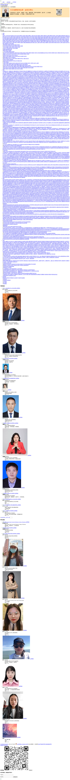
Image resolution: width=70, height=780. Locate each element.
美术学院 (17, 223)
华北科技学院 (5, 79)
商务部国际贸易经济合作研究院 (50, 110)
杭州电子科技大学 (22, 79)
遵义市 (57, 39)
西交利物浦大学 (55, 99)
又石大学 (7, 91)
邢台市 (10, 42)
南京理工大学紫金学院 (9, 78)
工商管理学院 (29, 179)
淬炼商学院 (50, 192)
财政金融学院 (59, 179)
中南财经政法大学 (11, 72)
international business (65, 250)
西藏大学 (39, 98)
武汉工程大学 (21, 94)
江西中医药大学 (52, 84)
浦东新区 (6, 43)
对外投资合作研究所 (15, 207)
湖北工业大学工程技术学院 (24, 134)
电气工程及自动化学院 (14, 199)
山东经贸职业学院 (50, 155)
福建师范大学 (26, 113)
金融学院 (21, 179)
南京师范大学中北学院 (28, 115)
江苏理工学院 (15, 111)
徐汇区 (46, 39)
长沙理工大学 (52, 105)
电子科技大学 (41, 80)
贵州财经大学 (51, 71)
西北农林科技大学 (9, 82)
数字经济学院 (18, 228)
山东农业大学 (10, 96)
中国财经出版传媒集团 (34, 175)
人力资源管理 (28, 249)
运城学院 (36, 88)
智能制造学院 (14, 186)
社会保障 (40, 248)
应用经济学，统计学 (24, 244)
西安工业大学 (10, 75)
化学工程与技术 (18, 243)
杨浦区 (39, 37)
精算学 (45, 250)
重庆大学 (16, 91)
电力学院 (62, 192)
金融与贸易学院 (56, 180)
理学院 (55, 179)
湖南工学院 (10, 139)
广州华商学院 (24, 74)
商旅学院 (13, 192)
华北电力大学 (57, 71)
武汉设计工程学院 (63, 92)
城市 (3, 34)
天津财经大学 (53, 72)
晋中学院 (9, 95)
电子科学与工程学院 (7, 207)
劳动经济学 (57, 244)
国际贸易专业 (61, 244)
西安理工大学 (14, 80)
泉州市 (33, 36)
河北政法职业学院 (43, 104)
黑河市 (61, 40)
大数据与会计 (30, 251)
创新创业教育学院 (20, 201)
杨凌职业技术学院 (17, 103)
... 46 (6, 517)
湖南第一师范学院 (9, 103)
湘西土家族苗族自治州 (40, 39)
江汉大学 (62, 78)
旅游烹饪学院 (28, 187)
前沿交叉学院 (18, 226)
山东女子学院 (21, 158)
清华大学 (36, 92)
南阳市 (47, 37)
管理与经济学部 (18, 188)
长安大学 (45, 75)
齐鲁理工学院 (25, 98)
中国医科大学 (10, 79)
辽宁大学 (22, 72)
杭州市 (54, 35)
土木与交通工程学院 (38, 192)
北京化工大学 (56, 106)
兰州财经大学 (25, 73)
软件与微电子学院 (41, 227)
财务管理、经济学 (34, 248)
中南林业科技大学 (57, 103)
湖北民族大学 (29, 103)
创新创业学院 (53, 188)
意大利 (9, 43)
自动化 (18, 250)
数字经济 (9, 248)
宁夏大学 (52, 74)
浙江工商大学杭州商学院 (36, 176)
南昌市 (39, 35)
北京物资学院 (12, 121)
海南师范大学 (60, 96)
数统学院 (4, 194)
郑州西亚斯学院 (34, 90)
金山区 (63, 39)
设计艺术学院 (21, 191)
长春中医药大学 (48, 94)
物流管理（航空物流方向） (35, 243)
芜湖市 (14, 37)
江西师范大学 (59, 89)
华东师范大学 (14, 105)
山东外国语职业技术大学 (12, 102)
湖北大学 (16, 78)
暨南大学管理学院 (11, 107)
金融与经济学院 (65, 196)
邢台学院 (50, 168)
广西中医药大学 (27, 94)
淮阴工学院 (21, 114)
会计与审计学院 (49, 214)
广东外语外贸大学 (54, 113)
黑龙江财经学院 (22, 104)
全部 (3, 33)
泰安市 (27, 36)
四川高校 (10, 110)
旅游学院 (12, 180)
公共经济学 (42, 249)
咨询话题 (4, 276)
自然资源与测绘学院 (25, 193)
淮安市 (27, 37)
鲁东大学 (25, 91)
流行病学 (56, 247)
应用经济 (23, 249)
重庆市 (51, 35)
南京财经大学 (32, 72)
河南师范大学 (36, 80)
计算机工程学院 (58, 201)
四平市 (54, 39)
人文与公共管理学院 (24, 184)
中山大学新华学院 (54, 97)
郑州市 (12, 35)
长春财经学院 (6, 115)
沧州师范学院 (21, 84)
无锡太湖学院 (31, 104)
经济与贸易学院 (47, 179)
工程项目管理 (14, 249)
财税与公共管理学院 (47, 188)
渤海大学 (31, 111)
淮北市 (58, 42)
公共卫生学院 (20, 210)
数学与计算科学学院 (24, 196)
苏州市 (36, 36)
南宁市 (8, 36)
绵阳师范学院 (58, 107)
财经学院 (52, 179)
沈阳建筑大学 (23, 96)
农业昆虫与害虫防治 (14, 224)
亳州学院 (26, 99)
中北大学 (67, 79)
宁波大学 (27, 104)
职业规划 (23, 277)
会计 (13, 243)
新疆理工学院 (6, 74)
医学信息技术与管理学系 (30, 188)
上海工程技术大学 (30, 112)
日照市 (6, 40)
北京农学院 (47, 114)
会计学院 (24, 179)
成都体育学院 (57, 112)
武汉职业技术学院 (24, 107)
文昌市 (50, 42)
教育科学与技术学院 (39, 188)
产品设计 (21, 247)
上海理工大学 (16, 82)
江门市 (66, 37)
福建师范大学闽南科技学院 (43, 91)
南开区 (5, 37)
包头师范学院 (16, 114)
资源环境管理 (43, 242)
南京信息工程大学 (56, 82)
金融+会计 (7, 244)
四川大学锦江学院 (65, 75)
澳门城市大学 (59, 110)
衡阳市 (13, 39)
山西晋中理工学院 (12, 115)
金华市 (31, 39)
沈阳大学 (4, 76)
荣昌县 (10, 41)
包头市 (30, 37)
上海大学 (49, 78)
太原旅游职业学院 (36, 115)
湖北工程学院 (21, 91)
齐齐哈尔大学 (5, 107)
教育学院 (68, 201)
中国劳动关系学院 (14, 95)
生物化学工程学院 (11, 191)
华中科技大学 (47, 76)
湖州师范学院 (48, 89)
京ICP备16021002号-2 (4, 744)
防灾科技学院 (36, 73)
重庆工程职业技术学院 (59, 105)
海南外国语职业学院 (28, 97)
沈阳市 (41, 35)
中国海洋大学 (40, 83)
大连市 (57, 35)
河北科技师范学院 (58, 84)
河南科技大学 (19, 89)
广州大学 (63, 73)
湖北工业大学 (52, 80)
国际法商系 (65, 211)
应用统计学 (10, 243)
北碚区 (47, 41)
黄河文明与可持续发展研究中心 (28, 200)
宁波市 (22, 36)
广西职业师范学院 (49, 95)
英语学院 (5, 236)
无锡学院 (36, 95)
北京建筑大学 (23, 106)
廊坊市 (24, 36)
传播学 (4, 251)
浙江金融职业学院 (44, 90)
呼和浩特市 (63, 35)
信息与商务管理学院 (57, 192)
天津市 (24, 35)
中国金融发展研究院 (35, 187)
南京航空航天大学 (61, 79)
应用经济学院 (65, 195)
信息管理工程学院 (58, 195)
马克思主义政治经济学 (35, 249)
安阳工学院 (47, 79)
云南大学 (10, 104)
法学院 (47, 183)
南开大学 (46, 73)
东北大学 (52, 78)
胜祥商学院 (57, 191)
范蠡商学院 (63, 201)
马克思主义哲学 (26, 247)
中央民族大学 (26, 75)
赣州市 (34, 39)
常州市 (4, 42)
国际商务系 (12, 244)
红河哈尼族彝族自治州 (43, 40)
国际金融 (31, 247)
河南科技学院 (14, 90)
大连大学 (35, 81)
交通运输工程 (59, 242)
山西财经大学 (31, 86)
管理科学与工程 (14, 248)
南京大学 (25, 71)
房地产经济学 (5, 255)
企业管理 (39, 244)
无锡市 (25, 37)
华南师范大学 (22, 87)
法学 (21, 250)
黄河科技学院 (48, 107)
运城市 (44, 41)
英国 (33, 42)
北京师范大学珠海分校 (49, 106)
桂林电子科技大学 (34, 78)
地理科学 (54, 249)
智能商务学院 (9, 184)
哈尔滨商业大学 (65, 110)
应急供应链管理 (51, 247)
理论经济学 (54, 242)
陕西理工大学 (57, 157)
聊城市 (10, 39)
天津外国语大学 (53, 76)
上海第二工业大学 (39, 75)
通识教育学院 (15, 232)
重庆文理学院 (30, 110)
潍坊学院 (51, 82)
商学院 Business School (14, 185)
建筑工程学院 (20, 186)
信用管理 (31, 273)
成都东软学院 (47, 87)
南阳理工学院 (39, 105)
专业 (3, 240)
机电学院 (10, 218)
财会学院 (67, 188)
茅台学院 (20, 95)
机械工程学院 (32, 183)
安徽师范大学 (24, 89)
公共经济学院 (58, 193)
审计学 (16, 269)
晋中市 (15, 40)
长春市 (10, 47)
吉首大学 (28, 79)
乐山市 (25, 39)
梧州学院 (65, 82)
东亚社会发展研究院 (23, 207)
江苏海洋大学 (60, 95)
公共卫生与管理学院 (52, 183)
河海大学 (50, 73)
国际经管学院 (33, 195)
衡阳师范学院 (20, 98)
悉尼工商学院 (44, 185)
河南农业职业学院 (36, 137)
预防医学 (16, 274)
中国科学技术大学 (36, 111)
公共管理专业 (20, 248)
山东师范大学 (66, 99)
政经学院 (17, 239)
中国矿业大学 (20, 97)
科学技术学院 (49, 185)
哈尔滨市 (35, 35)
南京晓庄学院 (57, 104)
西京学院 (9, 86)
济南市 (26, 35)
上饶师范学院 (42, 84)
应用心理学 (13, 247)
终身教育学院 (19, 200)
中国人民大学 (35, 89)
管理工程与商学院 (61, 187)
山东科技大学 (9, 98)
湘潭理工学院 (54, 111)
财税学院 (5, 188)
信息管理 (64, 247)
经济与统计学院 (60, 183)
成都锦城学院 (15, 112)
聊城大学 (50, 91)
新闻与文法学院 (54, 196)
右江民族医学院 (49, 99)
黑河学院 (62, 82)
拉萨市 (41, 42)
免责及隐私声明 (48, 744)
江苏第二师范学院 (18, 74)
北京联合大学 (35, 71)
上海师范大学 (46, 71)
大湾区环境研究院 (32, 193)
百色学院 (45, 92)
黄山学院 (8, 87)
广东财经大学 (10, 71)
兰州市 (30, 36)
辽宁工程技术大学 (54, 86)
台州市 (58, 40)
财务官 (24, 252)
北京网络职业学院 (6, 114)
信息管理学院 (14, 201)
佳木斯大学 (23, 90)
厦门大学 (46, 168)
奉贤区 (10, 50)
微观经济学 (31, 250)
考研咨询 (8, 277)
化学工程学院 (9, 186)
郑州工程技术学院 (50, 104)
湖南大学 (58, 72)
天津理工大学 (38, 96)
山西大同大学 (31, 155)
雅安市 (64, 37)
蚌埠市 (61, 36)
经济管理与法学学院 (22, 218)
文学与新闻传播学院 (20, 183)
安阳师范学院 (26, 114)
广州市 (6, 35)
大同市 (55, 40)
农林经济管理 (44, 244)
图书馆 (45, 232)
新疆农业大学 (66, 74)
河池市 (12, 40)
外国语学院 (43, 183)
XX (14, 92)
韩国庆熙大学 (57, 92)
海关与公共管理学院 (65, 193)
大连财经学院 (58, 75)
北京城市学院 (25, 105)
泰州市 (52, 42)
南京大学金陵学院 (19, 115)
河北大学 (58, 87)
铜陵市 (16, 39)
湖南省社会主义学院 (62, 86)
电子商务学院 (38, 195)
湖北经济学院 (62, 114)
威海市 (8, 39)
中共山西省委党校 (28, 172)
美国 (5, 39)
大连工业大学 (14, 98)
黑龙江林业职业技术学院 (15, 87)
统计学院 (64, 179)
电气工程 (23, 250)
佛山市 (64, 36)
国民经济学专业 (31, 244)
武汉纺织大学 (11, 91)
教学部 (46, 195)
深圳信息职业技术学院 (58, 155)
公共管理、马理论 (8, 249)
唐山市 (49, 39)
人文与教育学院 (12, 193)
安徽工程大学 (50, 96)
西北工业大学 (65, 76)
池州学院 (39, 102)
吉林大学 (6, 72)
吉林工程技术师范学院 (32, 105)
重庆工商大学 (61, 74)
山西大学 (56, 152)
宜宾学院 (35, 76)
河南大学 (21, 71)
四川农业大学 (14, 73)
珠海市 (39, 36)
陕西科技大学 (62, 94)
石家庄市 (45, 35)
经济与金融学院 (8, 180)
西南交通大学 (20, 168)
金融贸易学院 (10, 183)
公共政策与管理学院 (56, 200)
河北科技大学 (7, 134)
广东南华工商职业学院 (17, 130)
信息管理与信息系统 (27, 248)
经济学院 (13, 179)
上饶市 (38, 42)
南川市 (67, 42)
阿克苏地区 (5, 44)
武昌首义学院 (43, 99)
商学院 (10, 179)
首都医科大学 (30, 76)
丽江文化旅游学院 (41, 95)
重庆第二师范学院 (27, 176)
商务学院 (24, 186)
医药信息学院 (30, 236)
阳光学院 (33, 96)
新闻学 (51, 242)
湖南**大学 (18, 99)
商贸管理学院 (6, 193)
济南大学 (24, 80)
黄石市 (56, 36)
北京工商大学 (20, 81)
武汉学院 (27, 88)
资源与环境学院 (39, 196)
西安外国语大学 (40, 103)
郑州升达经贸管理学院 (41, 74)
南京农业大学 (24, 95)
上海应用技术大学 (23, 92)
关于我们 (14, 2)
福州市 (59, 36)
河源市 (52, 37)
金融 (65, 242)
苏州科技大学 (11, 84)
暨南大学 (62, 72)
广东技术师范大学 (17, 96)
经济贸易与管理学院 (42, 180)
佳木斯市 (7, 42)
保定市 (6, 36)
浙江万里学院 (44, 176)
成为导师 (2, 4)
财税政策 (36, 244)
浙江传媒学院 (42, 115)
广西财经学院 (57, 78)
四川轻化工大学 (40, 82)
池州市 (37, 40)
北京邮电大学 (61, 99)
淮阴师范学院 (64, 84)
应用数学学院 (12, 187)
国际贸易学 (31, 241)
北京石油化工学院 (38, 86)
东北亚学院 (5, 208)
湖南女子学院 (14, 81)
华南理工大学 (62, 71)
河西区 (32, 41)
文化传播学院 (15, 184)
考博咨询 (12, 277)
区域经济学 (62, 241)
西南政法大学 (6, 167)
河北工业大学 (42, 111)
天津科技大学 (46, 161)
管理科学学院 (33, 186)
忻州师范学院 (36, 110)
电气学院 (17, 191)
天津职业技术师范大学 (36, 97)
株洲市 (42, 37)
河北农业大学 (20, 80)
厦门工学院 (54, 107)
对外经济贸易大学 (29, 80)
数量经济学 (22, 242)
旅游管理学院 (63, 199)
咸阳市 (36, 37)
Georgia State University (14, 113)
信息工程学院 (38, 183)
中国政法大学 (26, 111)
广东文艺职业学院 (15, 104)
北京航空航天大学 (55, 81)
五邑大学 (37, 79)
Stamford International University (39, 201)
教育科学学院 (9, 192)
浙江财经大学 (46, 88)
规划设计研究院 (61, 185)
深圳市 (33, 37)
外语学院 (58, 194)
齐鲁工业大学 (66, 78)
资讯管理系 (15, 202)
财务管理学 (35, 241)
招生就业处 (28, 186)
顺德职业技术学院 (36, 107)
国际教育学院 (52, 210)
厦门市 (50, 36)
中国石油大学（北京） (56, 98)
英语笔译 (48, 250)
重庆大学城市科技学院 (33, 114)
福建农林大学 (28, 87)
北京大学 (56, 74)
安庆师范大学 (5, 110)
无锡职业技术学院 (30, 95)
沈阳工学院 (57, 114)
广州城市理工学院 (29, 106)
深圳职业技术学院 (37, 112)
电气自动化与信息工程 (35, 199)
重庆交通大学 (20, 83)
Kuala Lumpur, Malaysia (58, 41)
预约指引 (2, 745)
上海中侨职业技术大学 (39, 113)
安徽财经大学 (30, 71)
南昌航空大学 (54, 73)
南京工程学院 (41, 110)
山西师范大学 (14, 154)
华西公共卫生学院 (54, 187)
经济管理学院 (60, 216)
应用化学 (52, 250)
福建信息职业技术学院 (27, 102)
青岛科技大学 (46, 82)
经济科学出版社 (8, 201)
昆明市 (47, 36)
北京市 (4, 35)
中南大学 (11, 114)
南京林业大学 (19, 105)
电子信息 (38, 251)
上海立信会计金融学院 (53, 79)
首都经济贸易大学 (44, 81)
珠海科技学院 (64, 103)
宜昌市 (64, 42)
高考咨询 (4, 277)
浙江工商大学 (30, 73)
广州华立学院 (63, 111)
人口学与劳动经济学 (13, 251)
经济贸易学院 (46, 216)
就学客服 (6, 745)
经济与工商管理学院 (53, 216)
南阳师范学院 (10, 149)
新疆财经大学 (47, 80)
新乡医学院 (17, 92)
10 (4, 517)
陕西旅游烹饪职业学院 (7, 105)
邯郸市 (63, 40)
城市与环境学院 (10, 206)
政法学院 (23, 188)
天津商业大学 (48, 72)
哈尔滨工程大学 (60, 76)
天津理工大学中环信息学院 (46, 97)
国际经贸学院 (49, 200)
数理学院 (39, 228)
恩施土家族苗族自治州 (27, 42)
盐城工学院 (18, 88)
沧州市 (52, 40)
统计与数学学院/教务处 (60, 188)
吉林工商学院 (40, 92)
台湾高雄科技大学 (44, 96)
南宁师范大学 (51, 112)
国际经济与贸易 (49, 241)
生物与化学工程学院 (32, 196)
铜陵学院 (45, 78)
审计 (10, 247)
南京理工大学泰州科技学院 (33, 91)
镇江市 (58, 37)
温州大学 (61, 112)
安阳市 (49, 37)
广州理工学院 (41, 79)
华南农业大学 (22, 88)
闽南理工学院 (61, 97)
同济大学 (21, 82)
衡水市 (5, 41)
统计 (4, 247)
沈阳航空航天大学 (47, 113)
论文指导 (15, 277)
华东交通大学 (15, 97)
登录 (7, 4)
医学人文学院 (65, 183)
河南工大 (17, 94)
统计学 (12, 241)
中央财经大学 (41, 73)
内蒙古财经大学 (17, 71)
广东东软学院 (9, 81)
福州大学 (16, 84)
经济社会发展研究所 (64, 186)
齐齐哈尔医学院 (41, 87)
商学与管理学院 (27, 194)
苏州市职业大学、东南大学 (64, 106)
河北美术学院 (52, 88)
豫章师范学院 (6, 84)
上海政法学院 (35, 102)
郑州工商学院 (34, 103)
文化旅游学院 (30, 233)
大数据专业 (45, 247)
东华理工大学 (29, 96)
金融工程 (11, 242)
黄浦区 (52, 39)
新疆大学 (66, 105)
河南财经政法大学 (15, 76)
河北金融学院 (30, 89)
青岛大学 (44, 89)
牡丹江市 (29, 41)
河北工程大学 (55, 91)
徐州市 (55, 37)
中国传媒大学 (21, 176)
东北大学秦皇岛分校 (55, 94)
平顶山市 (19, 39)
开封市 (22, 37)
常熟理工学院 (35, 83)
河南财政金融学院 (25, 86)
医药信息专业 (43, 251)
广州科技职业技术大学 (62, 128)
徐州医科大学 (62, 104)
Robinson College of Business (8, 202)
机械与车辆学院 (44, 200)
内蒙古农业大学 (59, 102)
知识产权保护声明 (41, 744)
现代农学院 (22, 234)
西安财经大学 (30, 169)
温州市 (28, 39)
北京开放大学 (8, 89)
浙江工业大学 (32, 79)
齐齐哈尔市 (67, 39)
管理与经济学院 (9, 194)
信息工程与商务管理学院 (17, 195)
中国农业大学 (26, 84)
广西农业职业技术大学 (24, 129)
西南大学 (50, 81)
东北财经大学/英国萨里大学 (39, 106)
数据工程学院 (62, 194)
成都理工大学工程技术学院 (53, 122)
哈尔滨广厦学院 (53, 87)
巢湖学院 (13, 88)
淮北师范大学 (52, 114)
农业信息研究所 (6, 224)
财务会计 (34, 251)
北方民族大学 (20, 111)
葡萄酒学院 (32, 194)
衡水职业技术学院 (45, 105)
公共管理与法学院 (62, 210)
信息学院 (65, 184)
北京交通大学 (16, 79)
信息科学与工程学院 (29, 192)
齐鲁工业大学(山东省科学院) (60, 88)
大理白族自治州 (26, 40)
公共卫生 (52, 244)
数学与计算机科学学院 (50, 193)
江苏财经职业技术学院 (49, 115)
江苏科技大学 (23, 103)
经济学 (4, 241)
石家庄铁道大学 (49, 111)
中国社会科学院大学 (63, 81)
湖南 (25, 137)
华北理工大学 (37, 99)
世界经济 (26, 242)
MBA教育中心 (30, 185)
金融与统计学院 (6, 218)
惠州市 (19, 42)
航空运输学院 (20, 194)
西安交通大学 (21, 76)
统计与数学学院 (49, 180)
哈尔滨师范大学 (8, 90)
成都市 (29, 35)
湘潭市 (23, 39)
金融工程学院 (34, 191)
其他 (21, 60)
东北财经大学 (43, 72)
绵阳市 (66, 40)
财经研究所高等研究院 (28, 201)
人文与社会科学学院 (7, 227)
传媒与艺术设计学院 (26, 195)
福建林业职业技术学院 (46, 86)
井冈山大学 (46, 142)
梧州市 (19, 41)
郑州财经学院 (48, 74)
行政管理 (19, 273)
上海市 (32, 35)
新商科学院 (26, 234)
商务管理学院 (62, 191)
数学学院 (22, 180)
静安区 (55, 42)
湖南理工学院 (44, 138)
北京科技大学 (13, 86)
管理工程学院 (27, 180)
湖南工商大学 (37, 72)
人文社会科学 (20, 251)
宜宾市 (44, 36)
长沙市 (15, 35)
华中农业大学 (43, 107)
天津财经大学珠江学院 (31, 161)
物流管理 (54, 241)
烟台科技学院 (25, 82)
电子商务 (7, 242)
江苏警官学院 (32, 113)
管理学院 (17, 179)
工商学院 (57, 210)
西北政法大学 (66, 113)
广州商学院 (35, 129)
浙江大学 (16, 83)
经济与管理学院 (6, 179)
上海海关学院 (30, 82)
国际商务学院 (59, 196)
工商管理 (16, 241)
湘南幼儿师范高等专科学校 (57, 168)
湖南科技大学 (55, 95)
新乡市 (53, 36)
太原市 (48, 35)
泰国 (44, 37)
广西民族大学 (58, 129)
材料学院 (49, 187)
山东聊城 (46, 84)
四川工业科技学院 (8, 112)
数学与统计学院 (41, 179)
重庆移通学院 (57, 83)
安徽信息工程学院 (30, 92)
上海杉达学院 (25, 81)
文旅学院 (42, 233)
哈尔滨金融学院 (29, 137)
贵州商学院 (27, 72)
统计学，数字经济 (45, 248)
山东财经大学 (5, 71)
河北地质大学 (60, 90)
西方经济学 (30, 242)
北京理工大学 (5, 75)
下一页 (8, 517)
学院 (3, 178)
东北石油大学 (19, 86)
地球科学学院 (34, 208)
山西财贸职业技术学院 (23, 110)
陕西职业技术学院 (15, 157)
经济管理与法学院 (44, 184)
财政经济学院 (21, 199)
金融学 (6, 241)
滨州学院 (8, 120)
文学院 (46, 233)
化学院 (21, 214)
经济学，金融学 (51, 243)
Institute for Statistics (11, 188)
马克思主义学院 (18, 180)
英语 (63, 242)
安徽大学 (39, 76)
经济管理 (47, 242)
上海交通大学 (9, 111)
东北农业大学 (18, 72)
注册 (5, 4)
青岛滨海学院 (41, 88)
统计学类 (7, 251)
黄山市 (44, 42)
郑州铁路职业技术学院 (62, 91)
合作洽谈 (8, 2)
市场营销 (5, 269)
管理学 (27, 241)
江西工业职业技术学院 (28, 83)
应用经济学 (44, 241)
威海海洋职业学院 (41, 114)
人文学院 (14, 183)
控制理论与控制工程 (48, 249)
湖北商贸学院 (46, 83)
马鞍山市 (38, 41)
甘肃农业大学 (9, 97)
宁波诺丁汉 (43, 149)
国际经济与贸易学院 (63, 180)
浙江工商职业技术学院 (40, 94)
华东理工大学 (28, 90)
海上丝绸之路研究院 (8, 195)
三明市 (13, 42)
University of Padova (50, 92)
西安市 (21, 35)
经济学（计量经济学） (63, 243)
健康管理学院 (18, 193)
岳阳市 (8, 41)
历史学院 (43, 195)
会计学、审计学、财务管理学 (55, 248)
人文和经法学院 (37, 200)
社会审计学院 (55, 185)
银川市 (41, 36)
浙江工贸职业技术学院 (22, 112)
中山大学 (26, 76)
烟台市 (67, 35)
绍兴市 (50, 41)
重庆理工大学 (51, 103)
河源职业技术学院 (32, 75)
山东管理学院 (30, 107)
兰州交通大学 (51, 83)
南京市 (9, 35)
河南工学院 (39, 138)
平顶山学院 (21, 75)
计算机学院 (58, 199)
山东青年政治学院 (12, 99)
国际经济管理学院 (16, 196)
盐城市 (12, 43)
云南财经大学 (37, 104)
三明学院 (67, 104)
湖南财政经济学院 (21, 78)
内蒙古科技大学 (64, 80)
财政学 (34, 242)
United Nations (65, 96)
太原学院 (63, 107)
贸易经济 (49, 244)
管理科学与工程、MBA (25, 243)
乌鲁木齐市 (18, 36)
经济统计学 (25, 251)
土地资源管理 (17, 244)
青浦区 (4, 40)
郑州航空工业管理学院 (51, 75)
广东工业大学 (39, 129)
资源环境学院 (7, 185)
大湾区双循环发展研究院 (50, 201)
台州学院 (13, 106)
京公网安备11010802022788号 (22, 744)
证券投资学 (58, 249)
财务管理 (39, 241)
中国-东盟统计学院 (43, 187)
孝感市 (67, 41)
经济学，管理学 (37, 250)
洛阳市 (22, 42)
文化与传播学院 (6, 233)
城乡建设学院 (63, 200)
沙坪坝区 (21, 40)
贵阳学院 (22, 99)
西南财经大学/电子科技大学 (46, 98)
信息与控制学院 (13, 200)
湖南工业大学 (58, 80)
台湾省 (61, 37)
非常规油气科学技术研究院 (20, 187)
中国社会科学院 (20, 102)
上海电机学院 (33, 94)
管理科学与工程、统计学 (38, 247)
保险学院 (17, 192)
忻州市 (35, 41)
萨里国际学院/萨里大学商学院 (54, 184)
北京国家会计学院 (45, 112)
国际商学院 (47, 210)
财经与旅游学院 (57, 186)
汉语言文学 (60, 247)
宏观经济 (7, 247)
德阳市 (47, 42)
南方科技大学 (18, 107)
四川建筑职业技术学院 (52, 90)
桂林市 (60, 39)
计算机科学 (19, 249)
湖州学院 (39, 81)
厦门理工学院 (57, 115)
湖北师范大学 (20, 73)
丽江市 (16, 42)
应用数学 (42, 250)
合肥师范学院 (40, 78)
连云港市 (31, 40)
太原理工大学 (53, 89)
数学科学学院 (14, 231)
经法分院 (61, 184)
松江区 (18, 40)
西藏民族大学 (49, 167)
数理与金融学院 (9, 196)
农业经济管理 (5, 243)
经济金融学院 (27, 183)
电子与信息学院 (27, 199)
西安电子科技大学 (34, 87)
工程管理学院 (11, 212)
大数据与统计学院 (43, 194)
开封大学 (59, 111)
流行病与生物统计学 (28, 264)
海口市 (49, 40)
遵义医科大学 (63, 98)
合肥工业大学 (32, 88)
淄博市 (9, 40)
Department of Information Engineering (48, 191)
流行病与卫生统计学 (20, 264)
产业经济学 (38, 242)
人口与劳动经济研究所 (23, 185)
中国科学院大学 (11, 83)
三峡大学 (50, 154)
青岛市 (14, 36)
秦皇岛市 (8, 37)
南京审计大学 (30, 81)
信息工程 (15, 250)
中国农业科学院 (31, 99)
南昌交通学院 (9, 106)
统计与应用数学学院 (32, 232)
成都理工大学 (11, 74)
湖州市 (17, 37)
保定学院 (35, 82)
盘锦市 (13, 41)
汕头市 (35, 42)
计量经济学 (63, 249)
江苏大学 (40, 89)
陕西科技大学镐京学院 (32, 98)
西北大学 (65, 95)
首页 (3, 2)
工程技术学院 (7, 200)
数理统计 (5, 248)
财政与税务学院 (59, 204)
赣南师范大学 (46, 103)
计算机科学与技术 (51, 195)
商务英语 (27, 250)
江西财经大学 (9, 73)
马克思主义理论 (10, 265)
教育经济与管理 (64, 248)
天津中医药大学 (38, 160)
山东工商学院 (33, 74)
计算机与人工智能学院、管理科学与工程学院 (45, 186)
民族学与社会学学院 (44, 199)
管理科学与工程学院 (34, 180)
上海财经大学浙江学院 (36, 154)
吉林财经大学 (13, 89)
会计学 (9, 241)
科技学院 (8, 199)
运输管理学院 (37, 194)
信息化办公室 (9, 235)
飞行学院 (39, 191)
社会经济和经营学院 (37, 185)
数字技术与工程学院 (40, 193)
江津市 (61, 42)
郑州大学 (43, 76)
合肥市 (11, 36)
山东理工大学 (9, 88)
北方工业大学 (11, 119)
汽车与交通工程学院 (37, 184)
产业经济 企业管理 (57, 250)
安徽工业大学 (37, 118)
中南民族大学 (16, 75)
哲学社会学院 (12, 239)
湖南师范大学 (48, 131)
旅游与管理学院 (22, 192)
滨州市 (16, 41)
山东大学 (65, 112)
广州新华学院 (18, 106)
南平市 (34, 40)
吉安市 (64, 41)
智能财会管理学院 (28, 191)
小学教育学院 (53, 194)
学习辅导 (19, 277)
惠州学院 (11, 92)
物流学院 (49, 194)
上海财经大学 (9, 76)
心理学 (67, 242)
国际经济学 (57, 243)
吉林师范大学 (28, 78)
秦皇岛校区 (30, 184)
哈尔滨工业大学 (36, 84)
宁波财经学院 (5, 80)
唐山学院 (7, 99)
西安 (20, 37)
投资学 (42, 243)
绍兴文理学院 (64, 89)
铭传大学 (55, 96)
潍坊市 (11, 37)
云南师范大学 (21, 113)
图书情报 (17, 247)
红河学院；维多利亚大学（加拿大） (49, 102)
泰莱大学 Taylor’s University (10, 94)
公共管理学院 (34, 179)
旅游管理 (58, 241)
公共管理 (66, 241)
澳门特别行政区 (24, 41)
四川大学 (10, 80)
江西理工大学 (60, 142)
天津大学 (59, 73)
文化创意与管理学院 (52, 199)
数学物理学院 (15, 194)
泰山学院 (29, 74)
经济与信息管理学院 (46, 196)
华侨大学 (66, 72)
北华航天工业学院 (15, 110)
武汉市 (18, 35)
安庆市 (53, 41)
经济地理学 (46, 243)
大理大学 (39, 90)
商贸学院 (5, 183)
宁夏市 (41, 41)
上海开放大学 (61, 113)
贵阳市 (59, 35)
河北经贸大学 (41, 71)
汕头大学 (31, 84)
